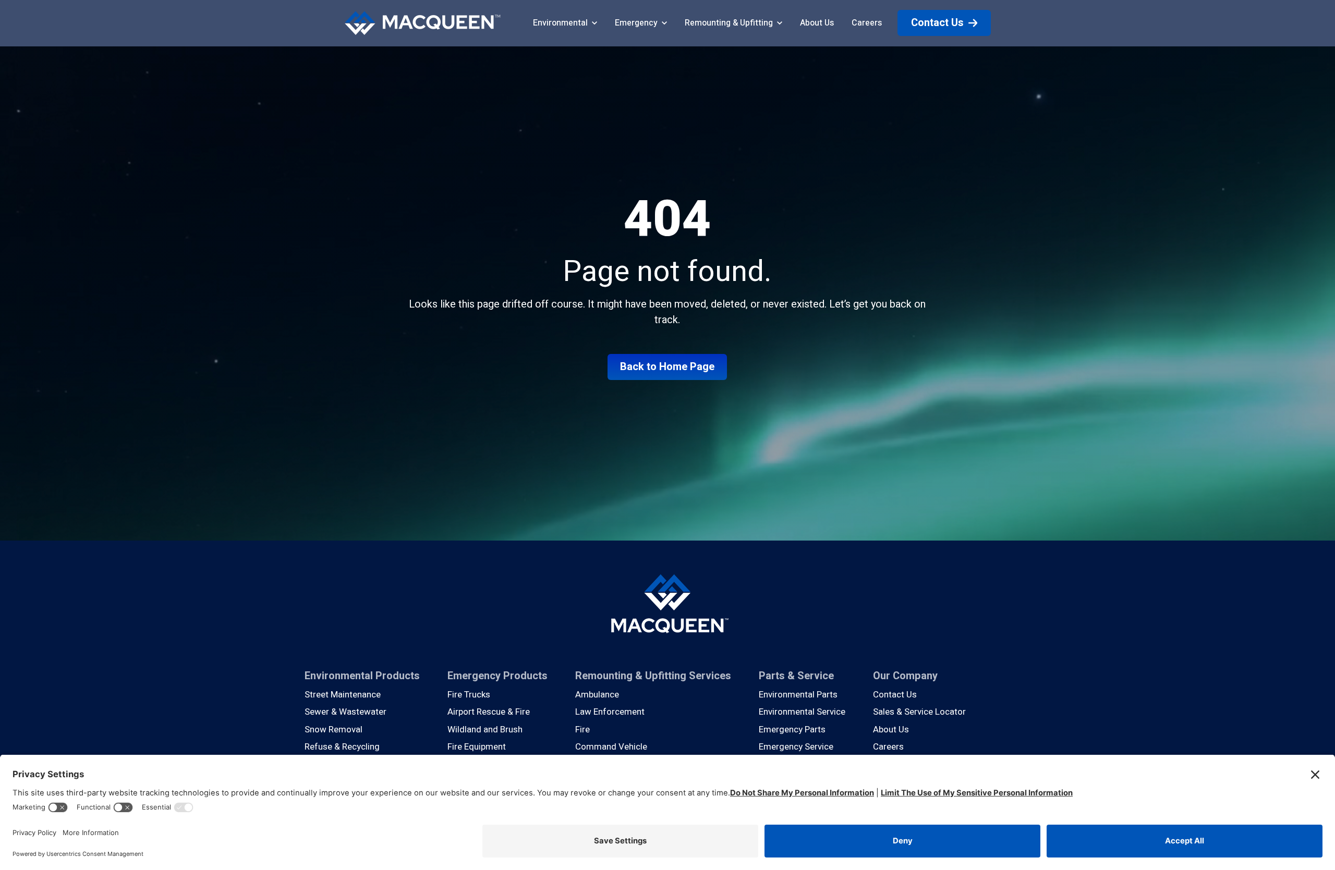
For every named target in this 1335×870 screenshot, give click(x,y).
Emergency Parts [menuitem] (792, 729)
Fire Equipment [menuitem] (476, 746)
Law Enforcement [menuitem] (610, 711)
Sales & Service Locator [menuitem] (919, 711)
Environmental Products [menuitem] (362, 675)
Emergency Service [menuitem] (796, 746)
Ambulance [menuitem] (597, 694)
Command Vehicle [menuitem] (611, 746)
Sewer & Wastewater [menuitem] (345, 711)
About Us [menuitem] (891, 729)
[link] (422, 22)
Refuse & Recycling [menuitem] (342, 746)
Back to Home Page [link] (667, 366)
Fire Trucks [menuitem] (468, 694)
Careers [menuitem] (888, 746)
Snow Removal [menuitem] (333, 729)
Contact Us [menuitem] (895, 694)
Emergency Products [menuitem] (497, 675)
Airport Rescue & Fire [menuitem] (488, 711)
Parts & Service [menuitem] (796, 675)
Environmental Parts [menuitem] (798, 694)
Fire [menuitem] (582, 729)
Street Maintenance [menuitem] (343, 694)
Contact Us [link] (937, 22)
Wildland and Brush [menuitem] (485, 729)
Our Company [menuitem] (905, 675)
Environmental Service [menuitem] (802, 711)
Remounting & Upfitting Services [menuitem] (653, 675)
